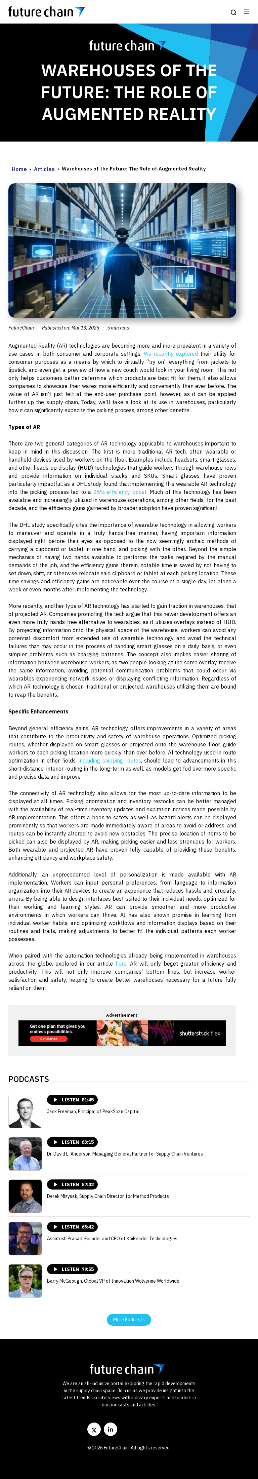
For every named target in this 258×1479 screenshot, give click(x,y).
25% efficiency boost (119, 492)
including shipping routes (110, 760)
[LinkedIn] (110, 1429)
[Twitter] (94, 1429)
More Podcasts (129, 1320)
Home (19, 169)
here (121, 963)
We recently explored (171, 353)
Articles (44, 169)
